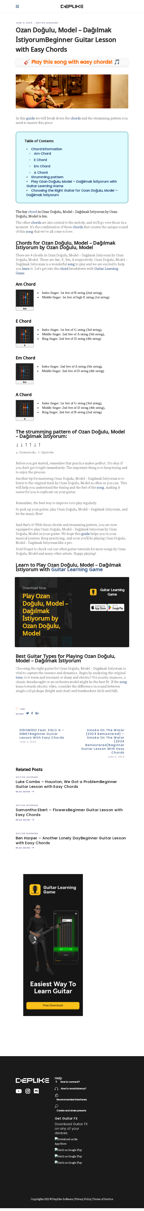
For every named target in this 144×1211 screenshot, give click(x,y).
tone (19, 677)
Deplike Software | (63, 1199)
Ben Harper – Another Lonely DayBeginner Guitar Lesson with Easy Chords (71, 840)
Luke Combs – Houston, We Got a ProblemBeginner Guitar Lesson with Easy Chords (66, 784)
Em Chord (42, 166)
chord (32, 212)
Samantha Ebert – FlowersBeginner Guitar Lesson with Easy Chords (69, 812)
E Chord (40, 159)
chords (75, 118)
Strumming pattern (47, 177)
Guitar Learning (47, 22)
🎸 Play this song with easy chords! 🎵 (72, 62)
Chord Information (46, 149)
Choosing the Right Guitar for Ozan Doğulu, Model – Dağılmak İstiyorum (72, 192)
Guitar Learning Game (77, 569)
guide (30, 118)
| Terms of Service (102, 1199)
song (29, 231)
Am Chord (42, 153)
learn (26, 269)
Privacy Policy (83, 1199)
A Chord (41, 172)
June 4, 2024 (24, 22)
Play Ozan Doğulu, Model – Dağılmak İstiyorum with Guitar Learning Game (71, 183)
